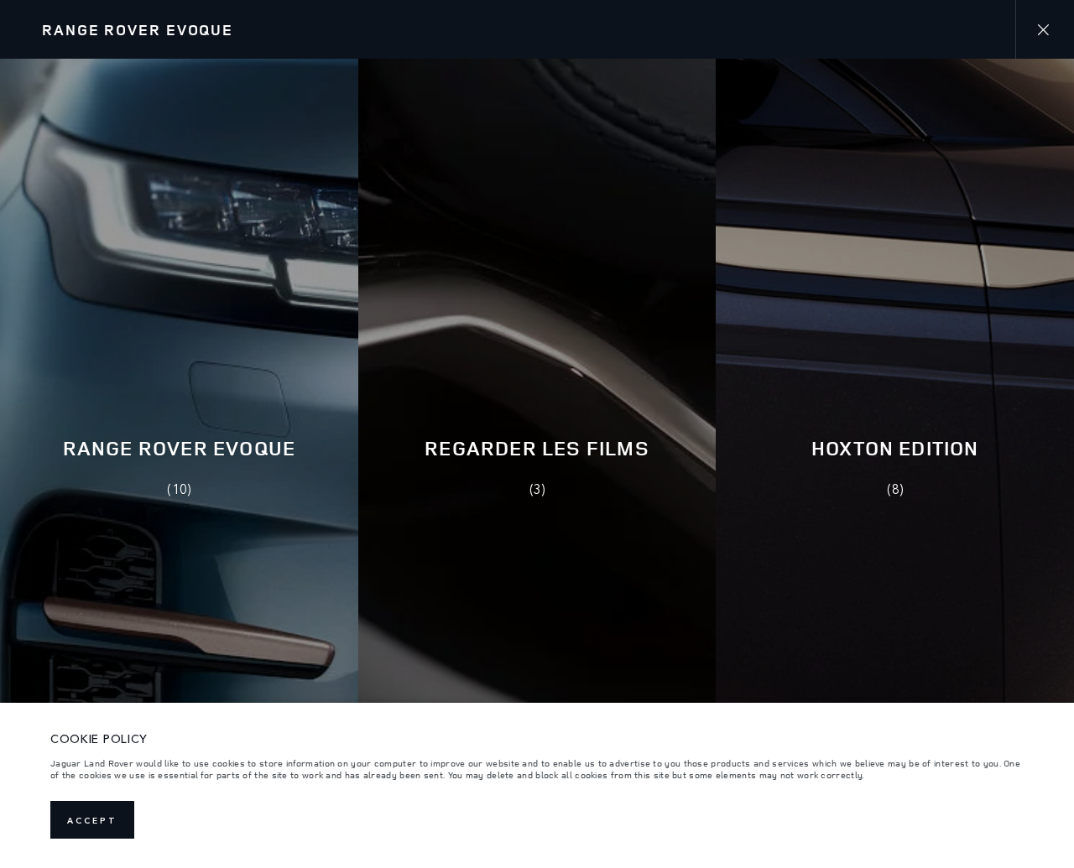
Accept (92, 820)
